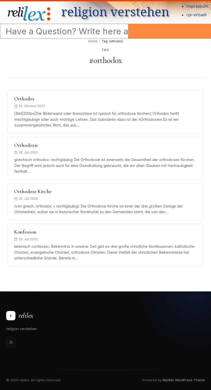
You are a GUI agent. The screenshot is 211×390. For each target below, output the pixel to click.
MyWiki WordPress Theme (184, 380)
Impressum (197, 6)
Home (93, 41)
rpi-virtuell (196, 14)
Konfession (25, 232)
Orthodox (24, 99)
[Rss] (11, 342)
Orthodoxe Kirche (32, 191)
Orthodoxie (26, 145)
